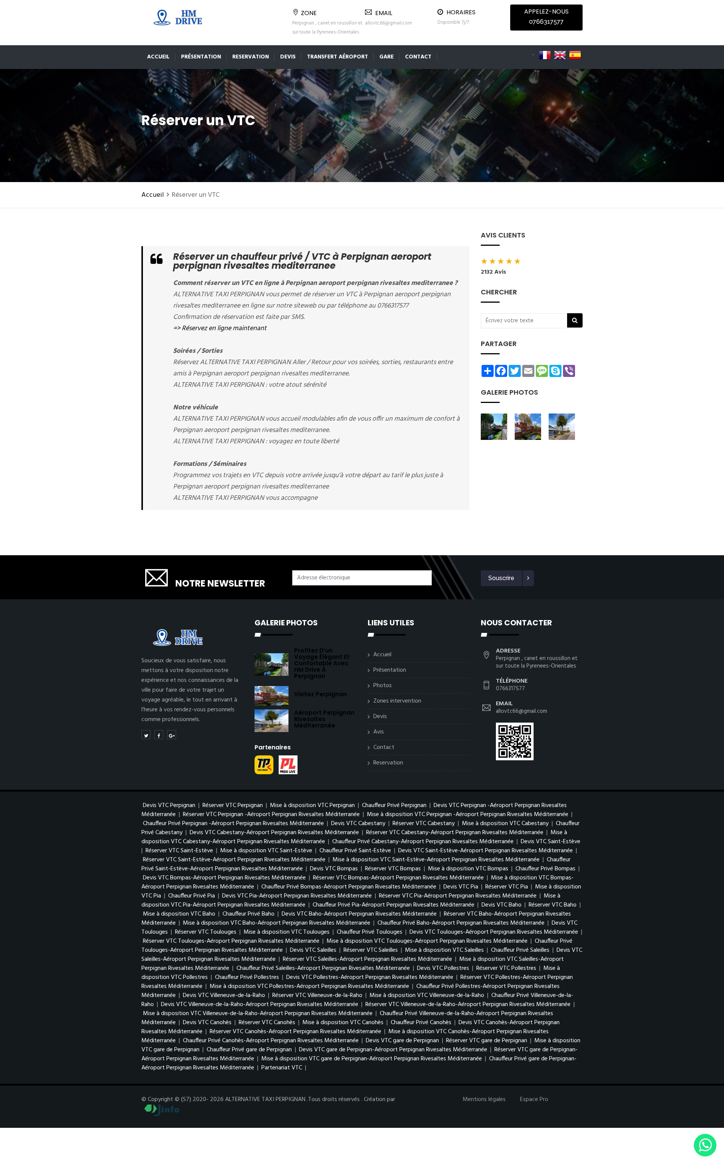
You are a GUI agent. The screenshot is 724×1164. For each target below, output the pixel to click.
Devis (288, 56)
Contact (418, 56)
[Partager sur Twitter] (145, 734)
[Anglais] (560, 55)
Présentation (201, 56)
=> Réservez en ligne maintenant (220, 328)
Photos (382, 686)
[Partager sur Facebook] (158, 734)
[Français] (545, 55)
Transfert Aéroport (337, 56)
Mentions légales (484, 1099)
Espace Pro (534, 1099)
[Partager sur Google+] (171, 734)
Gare (386, 56)
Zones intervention (397, 701)
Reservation (250, 56)
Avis (378, 732)
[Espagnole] (575, 55)
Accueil (158, 56)
